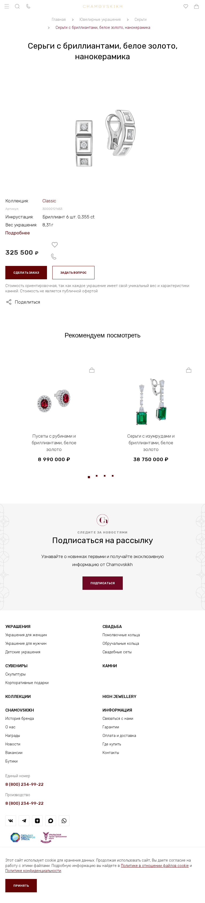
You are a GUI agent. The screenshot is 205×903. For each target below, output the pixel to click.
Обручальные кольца (120, 643)
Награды (12, 735)
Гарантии (110, 727)
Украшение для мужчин (25, 643)
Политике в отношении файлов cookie (155, 865)
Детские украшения (22, 652)
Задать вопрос (73, 272)
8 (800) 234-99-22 (24, 784)
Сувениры (16, 665)
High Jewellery (119, 696)
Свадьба (112, 626)
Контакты (110, 753)
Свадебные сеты (117, 652)
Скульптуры (15, 674)
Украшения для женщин (26, 635)
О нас (10, 727)
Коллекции (18, 696)
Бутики (11, 761)
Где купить (111, 744)
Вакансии (13, 753)
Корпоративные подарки (27, 683)
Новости (12, 744)
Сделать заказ (26, 272)
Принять (21, 886)
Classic (49, 200)
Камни (109, 665)
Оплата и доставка (119, 735)
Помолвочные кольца (121, 635)
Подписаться (102, 583)
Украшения (17, 626)
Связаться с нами (117, 718)
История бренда (19, 718)
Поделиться (27, 302)
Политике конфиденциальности (33, 871)
